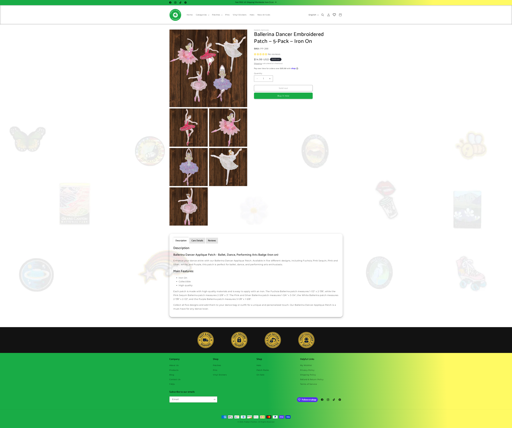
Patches (217, 365)
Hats (259, 365)
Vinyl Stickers (220, 375)
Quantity (258, 73)
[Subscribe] (214, 399)
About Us (174, 365)
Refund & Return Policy (311, 379)
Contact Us (175, 379)
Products (174, 370)
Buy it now (283, 95)
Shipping (258, 63)
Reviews (212, 240)
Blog (171, 375)
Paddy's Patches (250, 422)
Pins (215, 370)
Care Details (197, 240)
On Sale (260, 375)
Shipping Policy (308, 375)
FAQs (172, 384)
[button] (202, 15)
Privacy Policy (307, 370)
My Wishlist (306, 365)
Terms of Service (308, 384)
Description (181, 240)
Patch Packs (263, 370)
